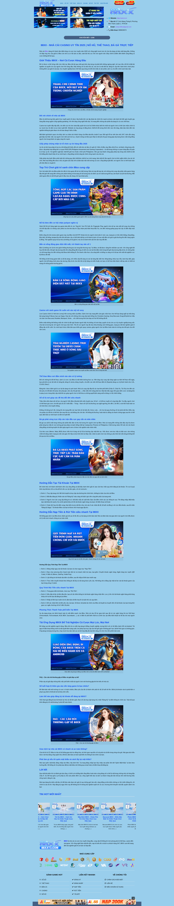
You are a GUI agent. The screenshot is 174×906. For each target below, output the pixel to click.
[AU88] (62, 902)
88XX (66, 841)
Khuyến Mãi (104, 3)
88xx (61, 3)
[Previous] (39, 818)
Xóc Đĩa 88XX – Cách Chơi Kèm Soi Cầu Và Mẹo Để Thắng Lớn (83, 819)
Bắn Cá (79, 3)
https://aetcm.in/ (122, 18)
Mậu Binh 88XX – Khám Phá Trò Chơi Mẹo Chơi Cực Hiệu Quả (132, 819)
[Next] (135, 818)
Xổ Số (66, 3)
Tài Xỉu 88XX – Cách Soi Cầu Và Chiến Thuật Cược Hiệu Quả (107, 819)
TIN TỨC (96, 3)
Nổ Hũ (91, 3)
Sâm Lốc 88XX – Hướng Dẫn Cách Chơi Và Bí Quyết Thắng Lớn (59, 819)
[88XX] (48, 3)
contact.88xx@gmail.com (123, 27)
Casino (85, 3)
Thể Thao (73, 3)
